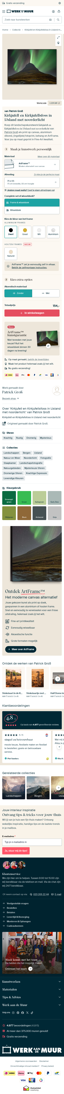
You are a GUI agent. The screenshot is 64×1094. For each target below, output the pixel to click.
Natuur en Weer (12, 457)
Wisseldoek (15, 210)
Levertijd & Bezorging (18, 916)
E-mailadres (8, 836)
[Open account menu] (53, 11)
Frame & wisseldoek (19, 202)
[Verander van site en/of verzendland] (60, 3)
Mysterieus (45, 438)
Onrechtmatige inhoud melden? (24, 1066)
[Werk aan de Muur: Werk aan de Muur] (60, 1005)
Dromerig (31, 438)
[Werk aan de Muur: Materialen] (60, 989)
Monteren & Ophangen (19, 921)
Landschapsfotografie (31, 463)
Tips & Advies (11, 997)
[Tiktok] (32, 1013)
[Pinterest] (18, 1013)
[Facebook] (22, 1013)
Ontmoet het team (16, 968)
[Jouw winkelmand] (59, 11)
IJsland (38, 452)
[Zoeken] (58, 20)
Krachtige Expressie (36, 473)
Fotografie (45, 457)
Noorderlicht (30, 457)
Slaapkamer (10, 463)
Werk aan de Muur (14, 1005)
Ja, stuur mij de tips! (16, 850)
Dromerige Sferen (13, 473)
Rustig (19, 438)
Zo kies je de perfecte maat (47, 174)
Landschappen (11, 452)
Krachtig (8, 438)
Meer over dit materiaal (49, 156)
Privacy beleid (47, 1066)
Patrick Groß (16, 111)
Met (48, 293)
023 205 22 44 (41, 894)
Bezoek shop (9, 398)
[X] (27, 1013)
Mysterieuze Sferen (34, 468)
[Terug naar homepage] (20, 11)
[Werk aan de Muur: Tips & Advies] (60, 997)
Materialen (9, 989)
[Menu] (3, 11)
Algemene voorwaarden (26, 1061)
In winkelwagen (34, 313)
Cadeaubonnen (15, 925)
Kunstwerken (11, 981)
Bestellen (12, 907)
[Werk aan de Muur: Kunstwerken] (60, 981)
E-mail (58, 894)
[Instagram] (13, 1013)
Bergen (27, 452)
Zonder (20, 293)
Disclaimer (44, 1061)
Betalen (11, 912)
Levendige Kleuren (14, 478)
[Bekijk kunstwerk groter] (58, 37)
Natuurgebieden (12, 468)
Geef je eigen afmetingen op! (31, 190)
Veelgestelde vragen (18, 903)
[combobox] (24, 19)
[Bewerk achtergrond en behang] (58, 42)
